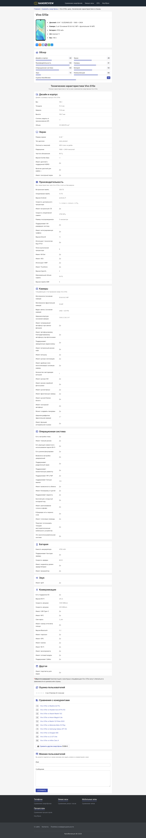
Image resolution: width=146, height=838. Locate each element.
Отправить (41, 790)
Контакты (45, 827)
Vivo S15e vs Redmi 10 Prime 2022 (52, 721)
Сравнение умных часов (67, 803)
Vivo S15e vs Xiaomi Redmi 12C (51, 713)
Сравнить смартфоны (50, 9)
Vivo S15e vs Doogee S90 (49, 733)
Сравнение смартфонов (73, 3)
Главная (37, 9)
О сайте (37, 827)
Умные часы (89, 3)
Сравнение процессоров (43, 812)
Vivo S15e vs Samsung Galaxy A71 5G (53, 729)
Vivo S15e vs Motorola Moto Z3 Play (52, 725)
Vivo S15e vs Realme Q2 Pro (50, 706)
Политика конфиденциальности (62, 827)
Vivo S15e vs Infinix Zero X (49, 740)
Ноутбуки (105, 3)
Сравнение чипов (88, 803)
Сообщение (40, 769)
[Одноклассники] (40, 45)
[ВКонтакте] (37, 45)
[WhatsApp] (49, 45)
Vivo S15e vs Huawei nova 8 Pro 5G (52, 710)
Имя (37, 762)
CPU (98, 3)
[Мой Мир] (52, 45)
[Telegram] (43, 45)
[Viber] (46, 45)
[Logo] (44, 3)
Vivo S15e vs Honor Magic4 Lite (51, 717)
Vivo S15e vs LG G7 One (48, 736)
